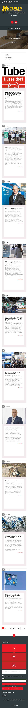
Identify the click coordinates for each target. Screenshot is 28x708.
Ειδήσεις (7, 54)
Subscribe (14, 684)
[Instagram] (15, 22)
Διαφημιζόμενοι (8, 57)
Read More (20, 111)
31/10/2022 (8, 295)
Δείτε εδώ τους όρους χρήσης (9, 686)
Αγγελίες (7, 55)
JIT (17, 705)
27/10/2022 (8, 350)
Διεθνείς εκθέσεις (9, 59)
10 (18, 628)
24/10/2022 (8, 406)
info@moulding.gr (7, 2)
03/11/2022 (8, 126)
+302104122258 (6, 1)
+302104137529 (16, 1)
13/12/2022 (8, 65)
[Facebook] (12, 22)
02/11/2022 (8, 242)
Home (12, 42)
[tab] (14, 648)
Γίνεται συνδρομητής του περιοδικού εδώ (12, 688)
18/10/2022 (8, 569)
